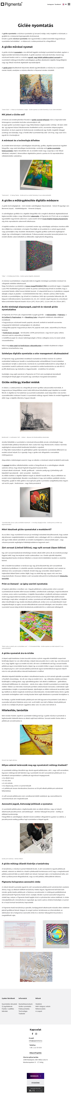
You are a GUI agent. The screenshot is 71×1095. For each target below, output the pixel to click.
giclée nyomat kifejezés (40, 120)
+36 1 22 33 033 (35, 1048)
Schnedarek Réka (35, 646)
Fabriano (61, 315)
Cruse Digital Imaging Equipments (55, 219)
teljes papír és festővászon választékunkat (25, 346)
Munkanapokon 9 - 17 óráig (33, 1062)
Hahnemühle (51, 315)
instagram (50, 4)
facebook (58, 4)
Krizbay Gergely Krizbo (39, 522)
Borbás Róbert (19, 858)
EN (66, 4)
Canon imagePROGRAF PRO (36, 286)
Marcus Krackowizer (18, 109)
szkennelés (35, 216)
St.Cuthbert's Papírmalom (11, 317)
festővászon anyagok (11, 333)
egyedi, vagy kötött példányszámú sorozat (44, 57)
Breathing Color (31, 317)
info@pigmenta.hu (35, 1041)
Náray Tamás (15, 195)
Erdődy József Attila (13, 276)
